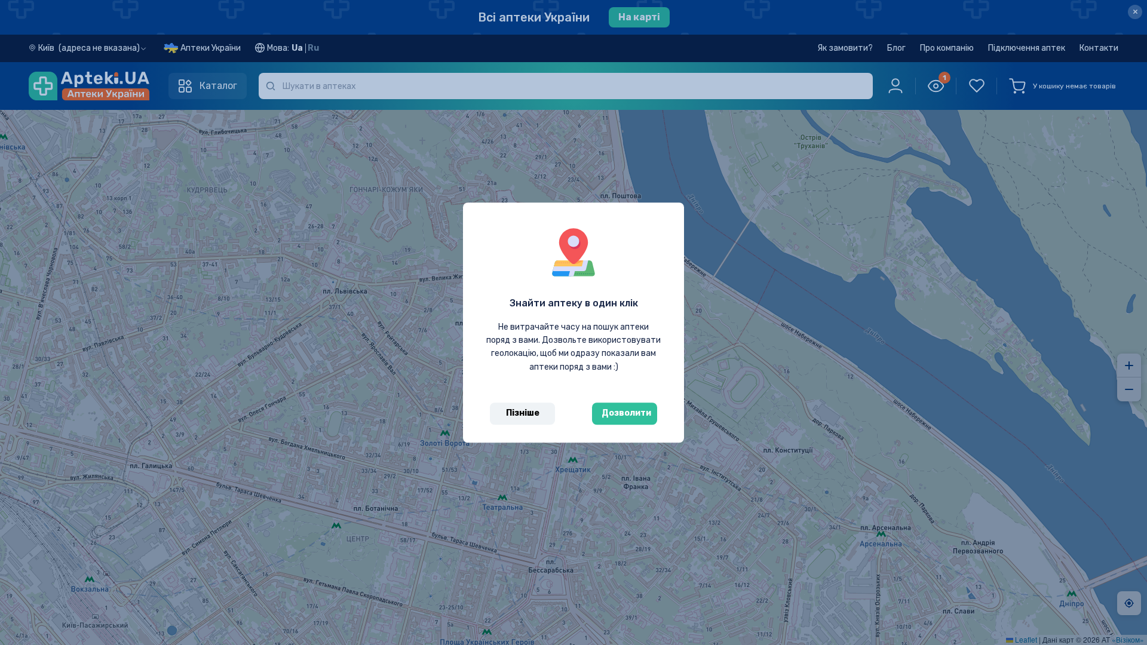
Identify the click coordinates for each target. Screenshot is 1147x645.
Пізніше (522, 413)
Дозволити (626, 413)
